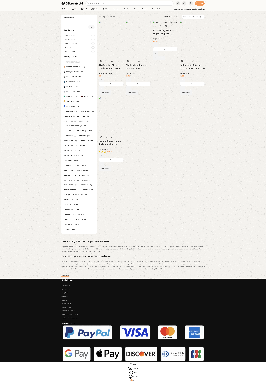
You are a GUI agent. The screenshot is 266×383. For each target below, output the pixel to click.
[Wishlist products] (184, 3)
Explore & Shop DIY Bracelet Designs (189, 9)
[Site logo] (72, 3)
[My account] (191, 3)
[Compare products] (178, 3)
